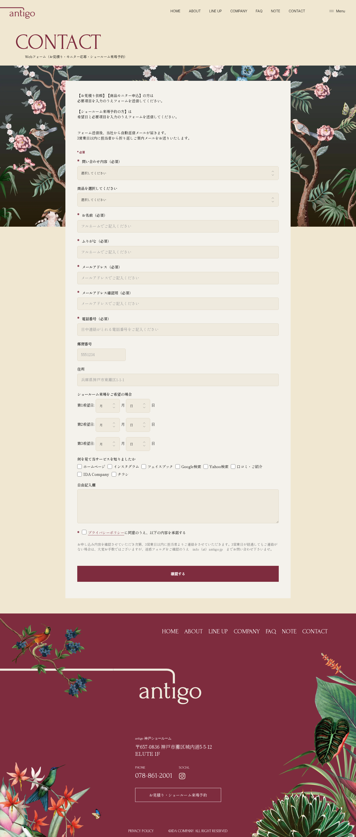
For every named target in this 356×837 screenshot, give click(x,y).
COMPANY (238, 11)
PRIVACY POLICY (141, 831)
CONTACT (297, 11)
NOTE (275, 11)
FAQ (259, 11)
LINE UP (215, 11)
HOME (170, 631)
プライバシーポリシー (106, 532)
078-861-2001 (153, 775)
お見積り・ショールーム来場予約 (178, 795)
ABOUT (195, 11)
